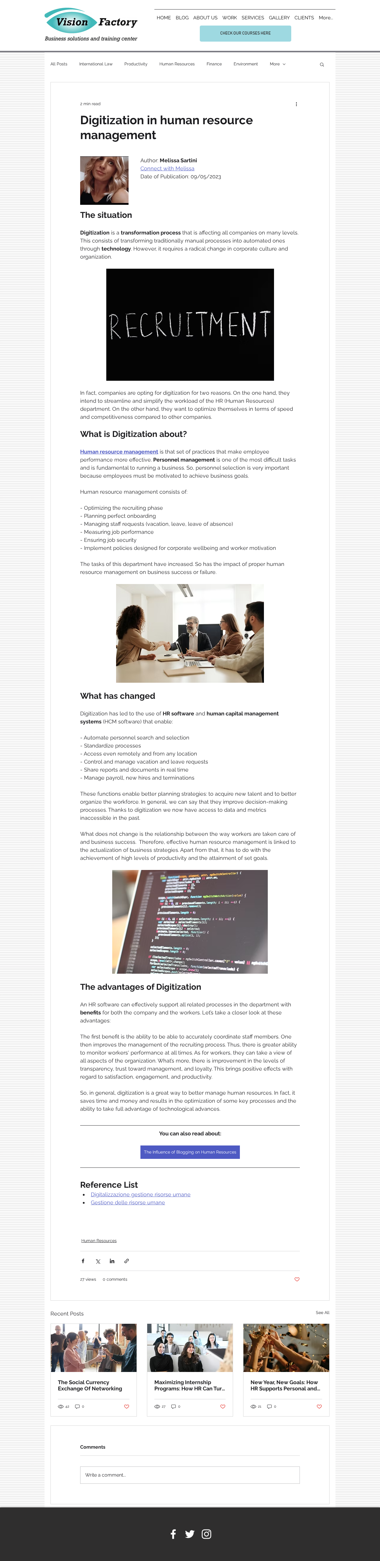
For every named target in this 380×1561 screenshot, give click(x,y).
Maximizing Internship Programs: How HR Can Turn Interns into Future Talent (189, 1385)
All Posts (58, 64)
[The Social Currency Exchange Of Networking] (94, 1348)
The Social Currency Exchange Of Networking (90, 1385)
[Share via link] (126, 1261)
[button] (322, 64)
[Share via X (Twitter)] (97, 1261)
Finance (214, 64)
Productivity (136, 64)
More (275, 64)
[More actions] (296, 103)
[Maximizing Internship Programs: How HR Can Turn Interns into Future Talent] (190, 1348)
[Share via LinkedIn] (112, 1261)
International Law (96, 64)
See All (323, 1312)
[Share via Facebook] (83, 1261)
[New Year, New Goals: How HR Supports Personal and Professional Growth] (286, 1348)
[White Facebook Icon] (173, 1534)
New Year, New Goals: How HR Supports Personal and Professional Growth (284, 1385)
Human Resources (177, 64)
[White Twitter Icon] (189, 1534)
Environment (246, 64)
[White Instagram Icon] (206, 1534)
